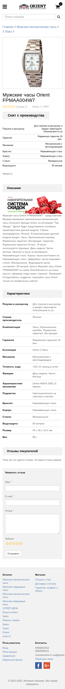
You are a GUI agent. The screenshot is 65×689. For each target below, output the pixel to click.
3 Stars (7, 31)
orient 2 (7, 636)
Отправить (13, 553)
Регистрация (10, 651)
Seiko (6, 616)
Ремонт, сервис (11, 620)
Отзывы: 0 (21, 106)
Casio (6, 628)
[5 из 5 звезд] (21, 543)
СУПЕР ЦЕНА (10, 608)
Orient (6, 632)
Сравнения (9, 655)
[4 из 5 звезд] (17, 543)
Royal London (10, 612)
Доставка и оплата (45, 583)
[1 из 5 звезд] (7, 543)
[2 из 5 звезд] (10, 543)
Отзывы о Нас (43, 579)
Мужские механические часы (36, 27)
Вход (5, 647)
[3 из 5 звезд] (14, 543)
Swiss (6, 624)
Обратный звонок (12, 659)
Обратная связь (44, 659)
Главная (8, 27)
